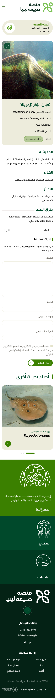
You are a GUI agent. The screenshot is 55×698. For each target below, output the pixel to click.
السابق (46, 230)
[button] (3, 7)
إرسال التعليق (44, 363)
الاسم (49, 302)
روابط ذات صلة (13, 659)
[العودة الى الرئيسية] (37, 7)
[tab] (30, 453)
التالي (8, 230)
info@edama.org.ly (27, 635)
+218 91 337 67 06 (27, 630)
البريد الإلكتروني (45, 316)
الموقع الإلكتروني (44, 331)
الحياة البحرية (44, 31)
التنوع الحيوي (35, 28)
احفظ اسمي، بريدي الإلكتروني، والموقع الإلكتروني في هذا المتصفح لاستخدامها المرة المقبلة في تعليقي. (28, 350)
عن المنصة (41, 659)
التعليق (49, 258)
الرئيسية (46, 28)
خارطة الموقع (13, 671)
